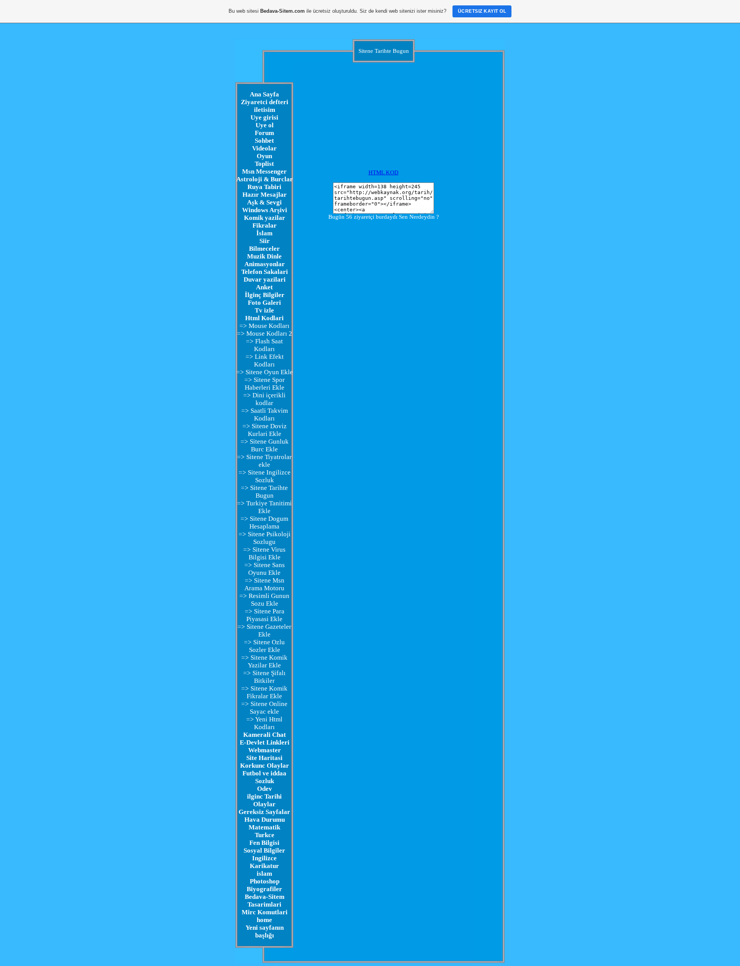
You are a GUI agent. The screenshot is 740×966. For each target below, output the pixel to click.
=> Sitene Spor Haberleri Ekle (264, 383)
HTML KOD (383, 172)
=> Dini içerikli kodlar (264, 399)
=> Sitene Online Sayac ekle (264, 707)
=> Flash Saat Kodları (264, 345)
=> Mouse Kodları (264, 325)
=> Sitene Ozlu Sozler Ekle (264, 646)
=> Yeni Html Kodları (264, 723)
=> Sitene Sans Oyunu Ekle (264, 568)
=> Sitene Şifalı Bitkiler (264, 676)
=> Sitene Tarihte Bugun (264, 491)
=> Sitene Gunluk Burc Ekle (264, 445)
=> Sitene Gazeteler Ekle (264, 630)
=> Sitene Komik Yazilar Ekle (264, 661)
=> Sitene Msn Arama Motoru (264, 584)
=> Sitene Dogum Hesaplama (264, 522)
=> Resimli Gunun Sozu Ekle (264, 599)
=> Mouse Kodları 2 (264, 333)
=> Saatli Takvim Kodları (264, 414)
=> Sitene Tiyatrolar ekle (264, 460)
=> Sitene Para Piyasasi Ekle (264, 615)
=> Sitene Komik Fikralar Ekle (264, 692)
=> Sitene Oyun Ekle (264, 372)
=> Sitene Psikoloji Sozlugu (265, 537)
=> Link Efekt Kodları (265, 360)
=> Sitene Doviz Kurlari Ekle (264, 429)
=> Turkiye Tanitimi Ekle (264, 507)
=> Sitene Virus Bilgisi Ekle (264, 553)
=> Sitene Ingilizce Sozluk (265, 476)
